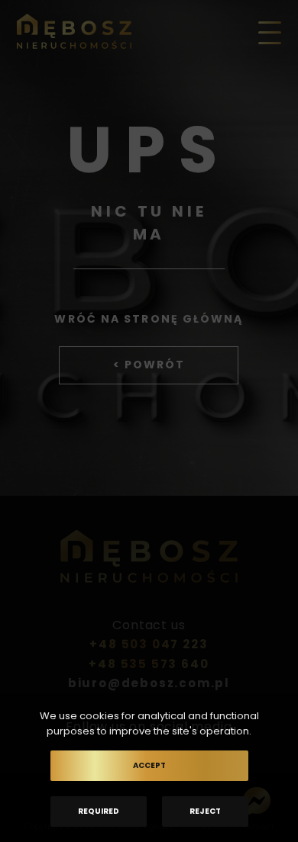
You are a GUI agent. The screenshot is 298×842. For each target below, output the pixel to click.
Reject (205, 811)
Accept (149, 765)
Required (98, 811)
